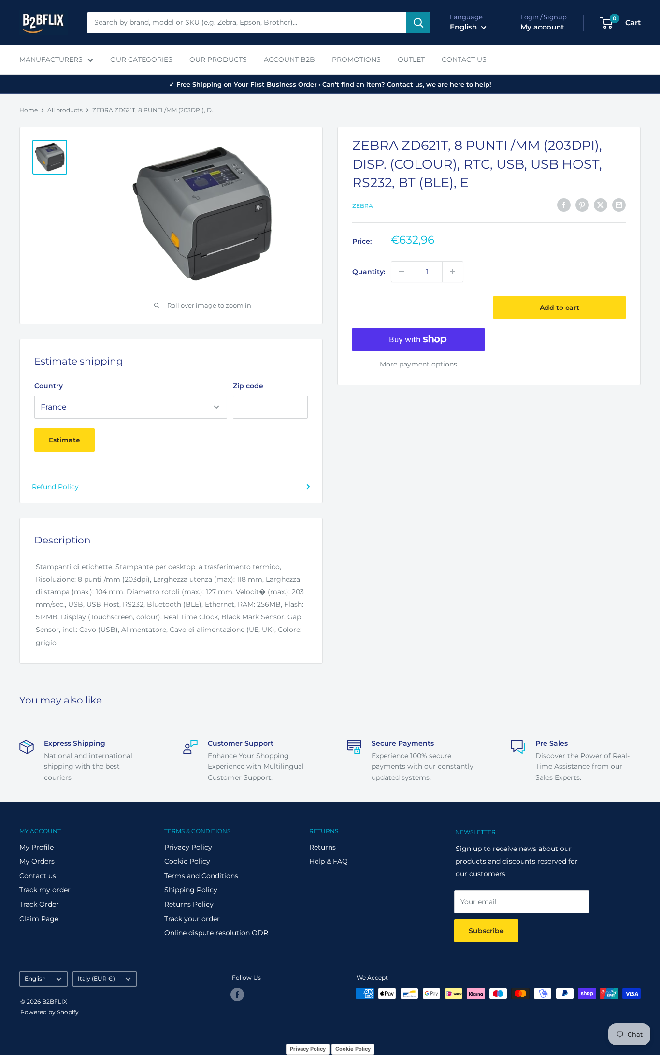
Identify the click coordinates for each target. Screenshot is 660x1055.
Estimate (64, 440)
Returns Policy (189, 904)
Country (48, 385)
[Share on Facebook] (564, 204)
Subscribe (486, 930)
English (35, 978)
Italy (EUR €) (96, 978)
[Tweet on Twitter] (600, 204)
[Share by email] (619, 204)
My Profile (36, 847)
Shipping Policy (190, 889)
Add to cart (559, 307)
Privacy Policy (188, 847)
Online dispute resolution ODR (216, 932)
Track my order (45, 889)
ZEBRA (362, 205)
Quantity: (368, 271)
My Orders (37, 861)
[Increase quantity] (453, 272)
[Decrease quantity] (401, 272)
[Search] (418, 22)
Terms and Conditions (201, 875)
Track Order (39, 904)
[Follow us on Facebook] (237, 994)
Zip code (248, 385)
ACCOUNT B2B (289, 59)
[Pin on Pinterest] (582, 204)
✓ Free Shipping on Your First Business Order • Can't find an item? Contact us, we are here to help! (330, 84)
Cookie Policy (187, 861)
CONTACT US (464, 59)
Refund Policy (55, 487)
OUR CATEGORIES (141, 59)
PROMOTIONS (356, 59)
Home (28, 110)
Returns (322, 847)
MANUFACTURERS (51, 59)
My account (542, 26)
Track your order (192, 918)
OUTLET (411, 59)
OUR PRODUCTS (218, 59)
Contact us (37, 875)
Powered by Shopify (49, 1012)
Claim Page (38, 918)
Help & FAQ (328, 861)
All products (65, 110)
